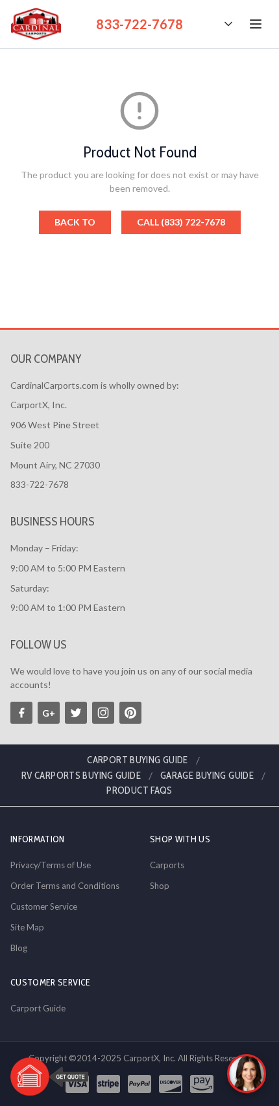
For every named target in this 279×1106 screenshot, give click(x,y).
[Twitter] (76, 713)
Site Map (27, 927)
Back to (75, 221)
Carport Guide (38, 1008)
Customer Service (43, 906)
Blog (18, 948)
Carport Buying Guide (137, 760)
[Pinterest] (130, 713)
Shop (159, 886)
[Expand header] (228, 24)
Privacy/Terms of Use (50, 865)
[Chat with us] (246, 1073)
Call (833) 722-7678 (181, 221)
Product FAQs (139, 790)
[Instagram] (103, 713)
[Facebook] (21, 713)
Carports (167, 865)
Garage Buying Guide (207, 775)
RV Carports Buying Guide (81, 775)
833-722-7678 (139, 24)
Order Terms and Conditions (64, 886)
